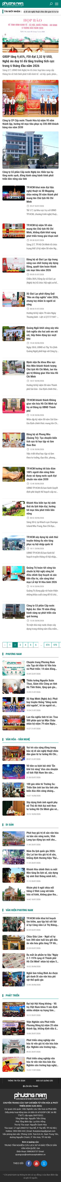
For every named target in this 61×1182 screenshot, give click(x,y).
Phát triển (12, 995)
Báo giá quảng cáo (44, 1080)
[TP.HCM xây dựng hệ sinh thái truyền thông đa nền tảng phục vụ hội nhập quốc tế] (13, 542)
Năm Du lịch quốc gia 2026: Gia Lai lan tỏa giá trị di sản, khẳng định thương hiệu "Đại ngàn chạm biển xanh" (42, 855)
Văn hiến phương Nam (19, 910)
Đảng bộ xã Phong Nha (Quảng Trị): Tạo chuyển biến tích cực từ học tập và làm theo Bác (42, 440)
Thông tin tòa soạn (16, 1080)
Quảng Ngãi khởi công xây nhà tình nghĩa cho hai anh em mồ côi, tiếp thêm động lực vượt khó (43, 333)
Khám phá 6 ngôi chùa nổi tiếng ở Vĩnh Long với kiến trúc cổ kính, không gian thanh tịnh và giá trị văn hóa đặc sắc (43, 891)
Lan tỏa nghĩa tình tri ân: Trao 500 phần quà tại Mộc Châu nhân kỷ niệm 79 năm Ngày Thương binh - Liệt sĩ (42, 720)
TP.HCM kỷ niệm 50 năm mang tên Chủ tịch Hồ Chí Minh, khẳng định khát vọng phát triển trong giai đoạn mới (42, 231)
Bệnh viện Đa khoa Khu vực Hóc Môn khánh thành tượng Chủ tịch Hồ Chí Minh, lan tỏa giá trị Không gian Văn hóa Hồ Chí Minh (42, 369)
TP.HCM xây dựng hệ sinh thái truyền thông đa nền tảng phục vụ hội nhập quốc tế (42, 541)
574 (47, 644)
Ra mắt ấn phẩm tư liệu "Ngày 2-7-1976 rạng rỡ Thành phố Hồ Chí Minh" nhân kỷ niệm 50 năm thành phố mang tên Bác (42, 958)
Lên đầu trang (31, 1086)
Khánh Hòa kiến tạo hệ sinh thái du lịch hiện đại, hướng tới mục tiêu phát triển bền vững (41, 508)
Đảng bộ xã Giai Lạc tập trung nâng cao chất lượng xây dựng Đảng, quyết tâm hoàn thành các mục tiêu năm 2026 (42, 265)
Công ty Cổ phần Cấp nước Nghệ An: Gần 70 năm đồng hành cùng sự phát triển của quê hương (41, 611)
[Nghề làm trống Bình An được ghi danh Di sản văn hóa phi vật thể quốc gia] (13, 979)
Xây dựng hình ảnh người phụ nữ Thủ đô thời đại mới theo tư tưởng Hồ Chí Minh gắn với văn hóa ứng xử (42, 806)
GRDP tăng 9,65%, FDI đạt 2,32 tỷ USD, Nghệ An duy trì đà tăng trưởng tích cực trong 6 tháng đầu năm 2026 (28, 61)
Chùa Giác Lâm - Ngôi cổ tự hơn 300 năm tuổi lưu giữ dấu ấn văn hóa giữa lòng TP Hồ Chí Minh (42, 940)
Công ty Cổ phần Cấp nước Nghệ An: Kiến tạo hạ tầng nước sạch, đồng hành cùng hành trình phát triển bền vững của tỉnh (28, 175)
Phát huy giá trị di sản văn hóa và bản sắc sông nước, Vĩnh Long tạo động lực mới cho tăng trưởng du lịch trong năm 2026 (43, 836)
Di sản (10, 824)
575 (55, 644)
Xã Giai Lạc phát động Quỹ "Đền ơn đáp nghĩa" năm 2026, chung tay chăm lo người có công (42, 299)
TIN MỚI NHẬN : (13, 11)
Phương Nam (14, 654)
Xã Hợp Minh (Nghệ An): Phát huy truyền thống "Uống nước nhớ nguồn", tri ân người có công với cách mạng (42, 702)
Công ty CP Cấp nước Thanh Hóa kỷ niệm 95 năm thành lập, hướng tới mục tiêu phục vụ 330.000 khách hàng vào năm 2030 (30, 124)
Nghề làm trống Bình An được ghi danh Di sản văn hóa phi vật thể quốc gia (42, 977)
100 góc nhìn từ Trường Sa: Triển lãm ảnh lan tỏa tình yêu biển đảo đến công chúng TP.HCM (42, 788)
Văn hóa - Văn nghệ (18, 739)
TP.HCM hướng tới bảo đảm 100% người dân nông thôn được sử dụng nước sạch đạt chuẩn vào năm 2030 (42, 474)
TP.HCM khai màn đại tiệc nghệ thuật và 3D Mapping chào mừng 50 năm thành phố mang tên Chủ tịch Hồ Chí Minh (42, 194)
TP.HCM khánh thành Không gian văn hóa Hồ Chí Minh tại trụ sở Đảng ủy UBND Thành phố (42, 405)
